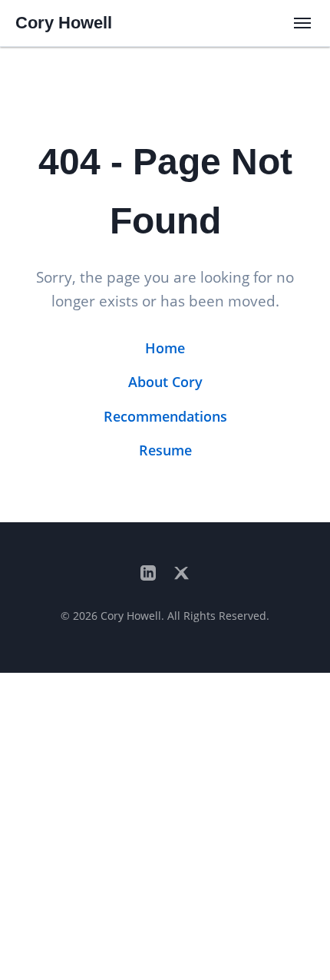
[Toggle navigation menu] (302, 23)
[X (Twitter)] (182, 573)
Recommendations (165, 416)
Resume (165, 450)
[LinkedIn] (148, 573)
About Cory (165, 381)
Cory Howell (63, 22)
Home (165, 348)
